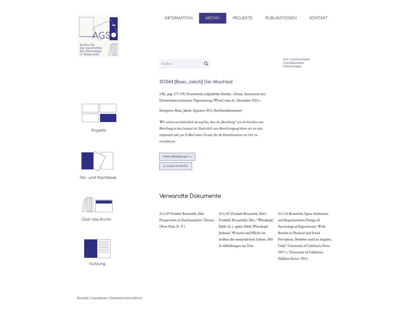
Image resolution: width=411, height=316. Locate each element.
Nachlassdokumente (228, 110)
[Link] (98, 36)
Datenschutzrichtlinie (126, 298)
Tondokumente (294, 63)
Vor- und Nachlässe (297, 59)
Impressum (99, 298)
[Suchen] (206, 64)
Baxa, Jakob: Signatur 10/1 (193, 110)
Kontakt (82, 298)
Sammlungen (292, 66)
